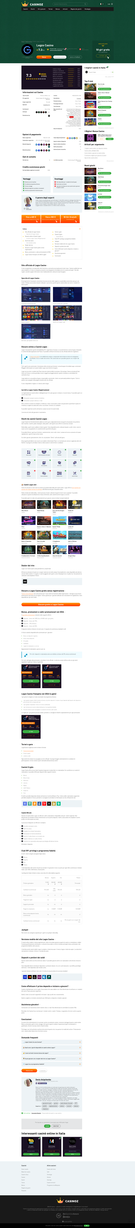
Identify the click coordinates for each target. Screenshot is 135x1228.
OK (86, 1225)
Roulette (59, 455)
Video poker (28, 455)
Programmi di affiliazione (53, 1185)
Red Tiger (70, 557)
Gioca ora (29, 1071)
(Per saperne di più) (78, 1225)
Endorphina (24, 543)
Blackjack (75, 455)
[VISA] (39, 145)
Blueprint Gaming (26, 557)
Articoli (65, 9)
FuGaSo (99, 104)
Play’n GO (70, 543)
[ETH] (70, 138)
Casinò (25, 9)
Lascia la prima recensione (56, 50)
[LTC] (74, 138)
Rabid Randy (101, 177)
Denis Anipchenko (28, 208)
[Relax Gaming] (46, 112)
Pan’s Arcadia (101, 84)
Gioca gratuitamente (29, 506)
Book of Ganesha (102, 110)
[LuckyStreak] (49, 116)
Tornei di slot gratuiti (28, 751)
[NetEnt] (41, 112)
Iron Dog (55, 543)
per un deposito (26, 672)
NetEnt (23, 512)
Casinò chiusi (24, 1174)
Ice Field (100, 194)
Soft (48, 1172)
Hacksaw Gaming (57, 557)
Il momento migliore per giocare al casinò (95, 155)
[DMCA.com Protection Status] (66, 1217)
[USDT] (72, 138)
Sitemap (49, 1180)
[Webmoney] (36, 145)
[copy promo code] (106, 55)
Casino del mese (51, 1169)
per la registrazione (28, 723)
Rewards (23, 1190)
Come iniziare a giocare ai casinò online (94, 153)
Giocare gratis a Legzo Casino (51, 604)
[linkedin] (36, 1083)
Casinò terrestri (51, 1182)
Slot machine (44, 465)
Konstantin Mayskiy (36, 1113)
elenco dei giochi (35, 356)
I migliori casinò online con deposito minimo (95, 148)
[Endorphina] (37, 112)
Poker (28, 465)
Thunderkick (40, 543)
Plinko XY (100, 202)
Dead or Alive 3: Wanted (103, 92)
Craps (75, 465)
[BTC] (68, 138)
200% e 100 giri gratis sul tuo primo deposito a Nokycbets (105, 135)
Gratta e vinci (59, 476)
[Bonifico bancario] (41, 145)
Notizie (49, 1177)
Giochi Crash (75, 476)
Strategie (87, 9)
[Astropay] (49, 147)
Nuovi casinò (24, 1169)
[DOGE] (77, 138)
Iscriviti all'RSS (68, 1221)
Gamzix (23, 528)
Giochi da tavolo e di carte (44, 455)
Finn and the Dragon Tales (104, 185)
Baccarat (59, 465)
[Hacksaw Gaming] (39, 112)
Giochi (33, 9)
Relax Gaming (40, 557)
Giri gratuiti (41, 9)
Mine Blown (100, 168)
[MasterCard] (46, 145)
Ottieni (31, 681)
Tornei (50, 9)
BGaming (70, 512)
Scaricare (43, 1070)
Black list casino (25, 1172)
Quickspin (100, 120)
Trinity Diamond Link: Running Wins (105, 102)
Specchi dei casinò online (91, 158)
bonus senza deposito (27, 594)
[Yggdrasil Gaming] (43, 112)
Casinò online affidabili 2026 (91, 150)
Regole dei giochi (76, 9)
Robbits (100, 118)
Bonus (58, 9)
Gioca (44, 57)
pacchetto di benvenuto (28, 615)
